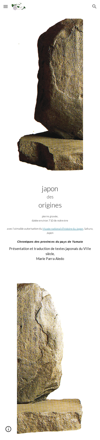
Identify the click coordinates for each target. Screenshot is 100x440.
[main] (50, 226)
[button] (5, 6)
